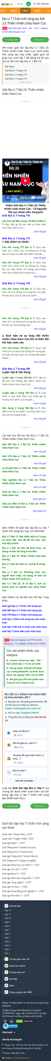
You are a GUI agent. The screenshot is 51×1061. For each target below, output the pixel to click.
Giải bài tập (15, 906)
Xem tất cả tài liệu (24, 780)
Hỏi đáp (13, 979)
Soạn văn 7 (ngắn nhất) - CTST (18, 838)
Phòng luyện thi (17, 972)
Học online (42, 3)
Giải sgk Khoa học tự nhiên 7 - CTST (21, 864)
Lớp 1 (7, 953)
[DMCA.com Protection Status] (25, 1021)
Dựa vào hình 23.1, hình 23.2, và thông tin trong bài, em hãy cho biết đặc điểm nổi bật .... (24, 251)
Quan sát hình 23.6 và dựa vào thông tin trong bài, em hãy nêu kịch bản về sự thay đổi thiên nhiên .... (24, 353)
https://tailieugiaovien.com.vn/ (23, 708)
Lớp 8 (37, 10)
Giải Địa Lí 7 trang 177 (16, 74)
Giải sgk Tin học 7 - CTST (15, 886)
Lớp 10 (8, 918)
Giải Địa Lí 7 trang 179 (16, 78)
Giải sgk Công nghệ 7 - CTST (16, 882)
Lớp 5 (7, 937)
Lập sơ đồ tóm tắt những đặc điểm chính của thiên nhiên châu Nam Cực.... (24, 381)
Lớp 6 (14, 10)
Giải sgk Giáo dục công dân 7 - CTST (21, 878)
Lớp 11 (8, 914)
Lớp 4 (7, 941)
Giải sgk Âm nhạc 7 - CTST (15, 895)
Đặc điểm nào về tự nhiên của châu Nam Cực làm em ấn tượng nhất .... (24, 411)
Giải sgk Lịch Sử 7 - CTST (14, 869)
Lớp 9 (7, 922)
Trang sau (39, 39)
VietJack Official (30, 712)
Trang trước (12, 39)
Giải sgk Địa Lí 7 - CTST (14, 873)
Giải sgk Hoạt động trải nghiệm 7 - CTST (23, 891)
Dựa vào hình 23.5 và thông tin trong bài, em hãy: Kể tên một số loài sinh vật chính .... (24, 292)
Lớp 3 (7, 945)
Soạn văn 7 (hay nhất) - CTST (17, 834)
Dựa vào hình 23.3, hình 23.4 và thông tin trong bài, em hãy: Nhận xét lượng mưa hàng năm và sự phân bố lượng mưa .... (24, 267)
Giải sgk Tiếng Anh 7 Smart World (20, 856)
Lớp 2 (7, 949)
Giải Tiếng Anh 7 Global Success (19, 847)
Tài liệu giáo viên (19, 959)
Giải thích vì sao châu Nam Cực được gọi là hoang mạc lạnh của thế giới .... (24, 396)
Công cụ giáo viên (20, 992)
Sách (11, 985)
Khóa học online (17, 966)
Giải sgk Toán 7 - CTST (13, 843)
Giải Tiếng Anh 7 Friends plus (17, 851)
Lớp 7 (25, 10)
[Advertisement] (25, 130)
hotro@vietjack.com (21, 1057)
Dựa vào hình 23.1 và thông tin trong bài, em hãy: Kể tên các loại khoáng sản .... (24, 322)
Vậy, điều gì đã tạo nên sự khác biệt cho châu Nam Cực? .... (24, 224)
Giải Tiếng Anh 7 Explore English (19, 860)
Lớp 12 (8, 910)
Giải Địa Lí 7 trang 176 (16, 70)
